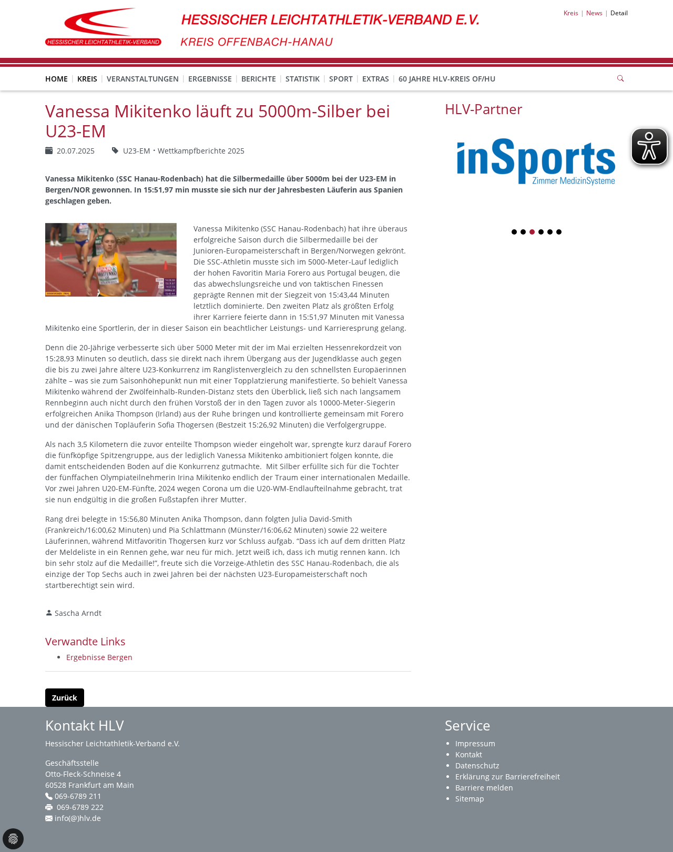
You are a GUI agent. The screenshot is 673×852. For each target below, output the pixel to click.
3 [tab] (533, 233)
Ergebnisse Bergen (99, 657)
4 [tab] (541, 233)
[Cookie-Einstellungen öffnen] (13, 838)
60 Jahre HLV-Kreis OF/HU (447, 79)
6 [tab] (559, 233)
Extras (375, 79)
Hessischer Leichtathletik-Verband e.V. (112, 743)
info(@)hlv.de (78, 818)
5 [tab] (550, 233)
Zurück (64, 698)
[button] (87, 68)
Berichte (258, 79)
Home (56, 79)
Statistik (302, 79)
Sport (341, 79)
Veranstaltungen (143, 79)
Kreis (87, 79)
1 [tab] (515, 233)
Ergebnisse (210, 79)
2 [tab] (524, 233)
